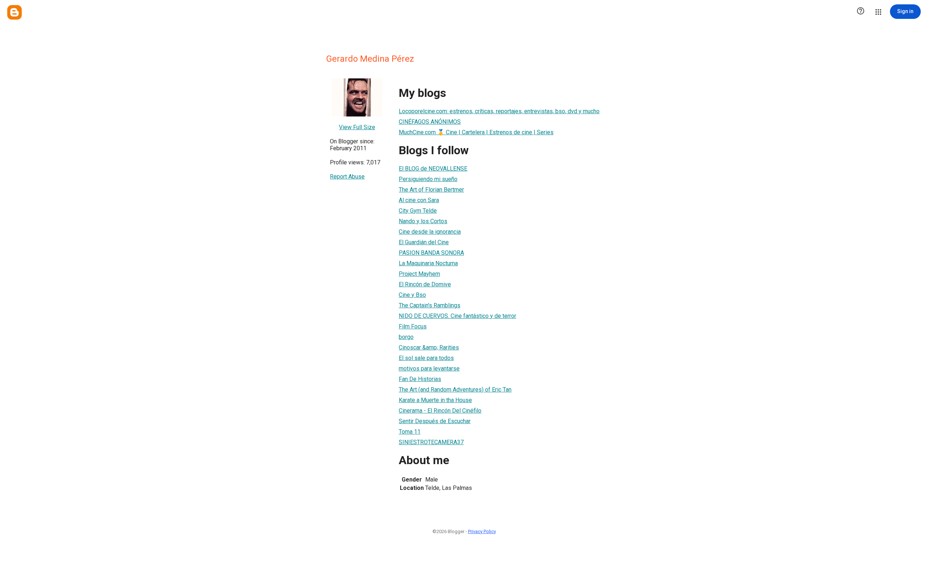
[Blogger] (14, 12)
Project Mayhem (419, 273)
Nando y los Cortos (423, 221)
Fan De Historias (420, 379)
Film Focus (413, 326)
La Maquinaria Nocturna (428, 263)
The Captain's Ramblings (429, 305)
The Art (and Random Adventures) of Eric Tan (455, 389)
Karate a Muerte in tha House (435, 400)
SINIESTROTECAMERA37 (431, 442)
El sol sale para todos (426, 358)
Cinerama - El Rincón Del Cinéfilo (440, 410)
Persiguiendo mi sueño (428, 179)
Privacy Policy (482, 531)
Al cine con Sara (419, 200)
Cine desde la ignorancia (430, 231)
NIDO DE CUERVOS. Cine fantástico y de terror (457, 315)
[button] (860, 11)
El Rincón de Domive (425, 284)
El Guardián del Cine (424, 242)
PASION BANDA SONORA (431, 252)
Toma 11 (409, 431)
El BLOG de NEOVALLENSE (433, 168)
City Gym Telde (418, 210)
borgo (406, 336)
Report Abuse (347, 176)
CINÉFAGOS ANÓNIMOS (430, 121)
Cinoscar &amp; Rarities (429, 347)
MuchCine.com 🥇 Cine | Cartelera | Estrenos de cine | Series (476, 132)
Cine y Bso (412, 294)
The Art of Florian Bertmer (431, 189)
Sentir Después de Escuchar (435, 421)
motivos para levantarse (429, 368)
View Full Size (357, 127)
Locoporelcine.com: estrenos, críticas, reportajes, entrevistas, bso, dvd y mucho (499, 111)
